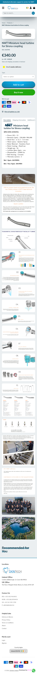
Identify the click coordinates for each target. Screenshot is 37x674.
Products (9, 23)
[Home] (12, 8)
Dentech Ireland (14, 670)
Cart (34, 8)
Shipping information (19, 120)
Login (3, 640)
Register (4, 643)
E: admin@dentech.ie (8, 605)
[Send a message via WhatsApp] (33, 670)
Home (3, 23)
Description (7, 120)
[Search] (33, 13)
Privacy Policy (6, 620)
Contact (4, 628)
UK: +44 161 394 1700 (9, 602)
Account (31, 8)
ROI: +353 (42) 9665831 (9, 596)
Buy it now (18, 92)
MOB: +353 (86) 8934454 (10, 599)
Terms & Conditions (8, 622)
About (3, 625)
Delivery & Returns (7, 617)
